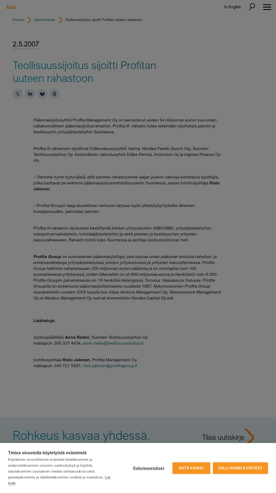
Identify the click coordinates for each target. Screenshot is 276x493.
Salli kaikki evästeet (240, 468)
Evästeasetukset (148, 468)
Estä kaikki (191, 468)
